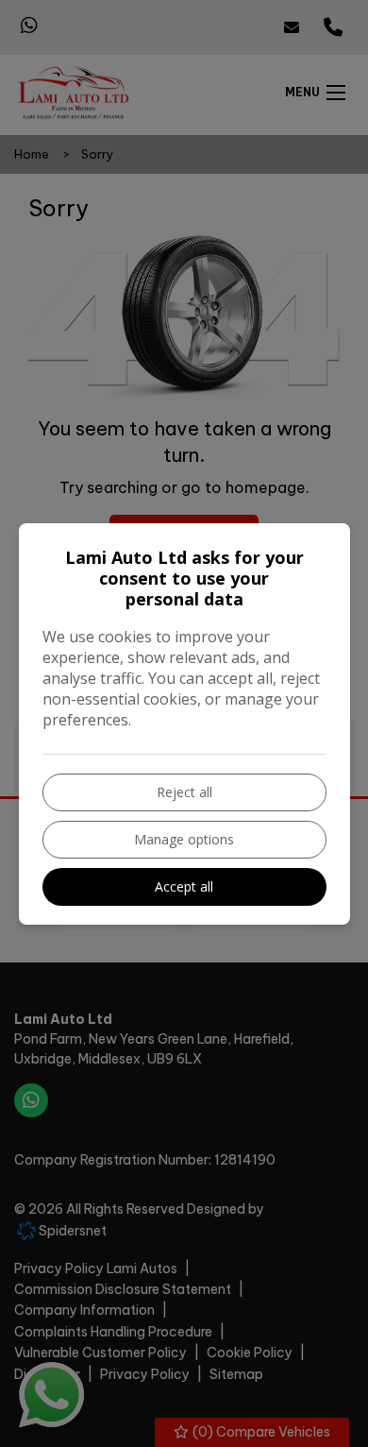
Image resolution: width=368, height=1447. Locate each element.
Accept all (184, 886)
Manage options (184, 839)
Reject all (184, 792)
